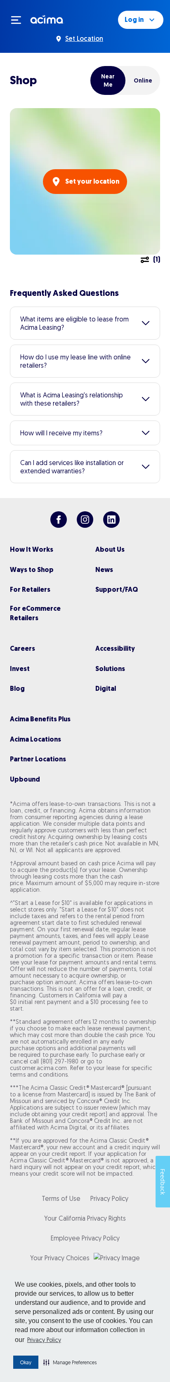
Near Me (108, 80)
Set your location (92, 181)
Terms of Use (61, 1198)
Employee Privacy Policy (85, 1238)
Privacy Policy (44, 1340)
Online (143, 80)
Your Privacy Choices (60, 1258)
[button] (70, 1362)
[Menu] (20, 20)
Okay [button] (25, 1362)
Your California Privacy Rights (85, 1218)
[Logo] (47, 19)
